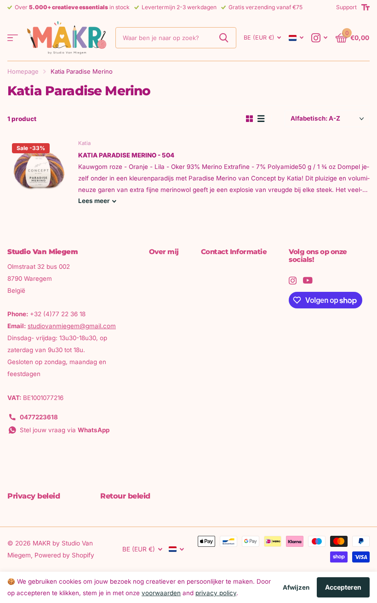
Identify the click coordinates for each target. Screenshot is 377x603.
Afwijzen (296, 587)
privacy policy (215, 593)
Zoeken (223, 37)
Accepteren (343, 587)
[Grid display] (249, 119)
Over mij (164, 251)
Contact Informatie (234, 251)
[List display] (260, 119)
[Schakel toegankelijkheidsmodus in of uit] (365, 7)
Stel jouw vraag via (64, 430)
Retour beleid (125, 496)
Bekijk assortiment (12, 38)
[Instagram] (293, 280)
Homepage (23, 71)
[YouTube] (308, 280)
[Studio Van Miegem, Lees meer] (319, 38)
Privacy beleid (33, 496)
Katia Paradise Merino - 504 (126, 155)
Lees (93, 200)
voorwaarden (161, 593)
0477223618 (39, 417)
